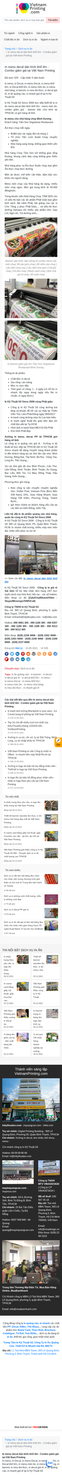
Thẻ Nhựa (33, 1326)
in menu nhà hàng (33, 684)
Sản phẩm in (43, 33)
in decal (47, 674)
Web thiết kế (21, 1427)
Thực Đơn (37, 1330)
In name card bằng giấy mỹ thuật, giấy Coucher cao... (9, 992)
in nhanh (45, 1323)
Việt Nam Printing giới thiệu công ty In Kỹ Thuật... (39, 990)
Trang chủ (10, 48)
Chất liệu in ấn (12, 39)
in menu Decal (12, 681)
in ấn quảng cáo (20, 674)
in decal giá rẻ (12, 677)
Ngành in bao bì (49, 39)
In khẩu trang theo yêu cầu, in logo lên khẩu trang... (9, 965)
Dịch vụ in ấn (30, 39)
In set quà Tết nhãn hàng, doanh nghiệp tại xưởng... (38, 1042)
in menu (45, 677)
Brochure (50, 1330)
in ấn (10, 1337)
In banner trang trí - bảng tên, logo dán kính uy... (37, 1017)
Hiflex (23, 1326)
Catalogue (9, 1333)
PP (9, 1326)
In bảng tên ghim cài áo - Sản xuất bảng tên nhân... (9, 1041)
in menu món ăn (13, 684)
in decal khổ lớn (30, 677)
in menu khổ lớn (31, 681)
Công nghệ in (25, 33)
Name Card (24, 1330)
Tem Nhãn (30, 1333)
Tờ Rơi (20, 1333)
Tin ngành (9, 33)
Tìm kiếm (53, 20)
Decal (15, 1326)
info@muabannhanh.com (23, 1309)
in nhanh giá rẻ (31, 688)
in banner (36, 674)
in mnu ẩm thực (13, 688)
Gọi (58, 744)
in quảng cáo (31, 1323)
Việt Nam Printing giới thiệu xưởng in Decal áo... (9, 1017)
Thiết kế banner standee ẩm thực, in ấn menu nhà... (39, 963)
